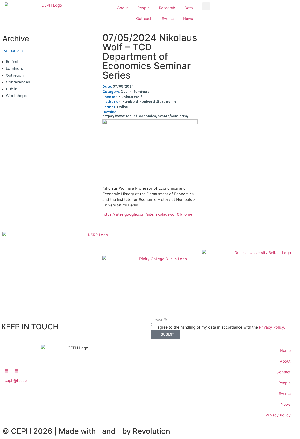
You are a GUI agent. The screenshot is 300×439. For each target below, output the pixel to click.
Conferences (18, 82)
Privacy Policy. (272, 327)
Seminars (14, 68)
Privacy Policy (278, 415)
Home (285, 350)
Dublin (11, 89)
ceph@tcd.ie (16, 380)
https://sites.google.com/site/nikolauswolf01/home (147, 214)
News (188, 18)
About (122, 7)
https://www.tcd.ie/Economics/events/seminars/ (145, 114)
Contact (283, 372)
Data (188, 7)
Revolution (151, 431)
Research (167, 7)
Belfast (12, 61)
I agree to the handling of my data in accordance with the (220, 327)
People (143, 7)
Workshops (16, 95)
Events (168, 18)
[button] (206, 6)
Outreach (144, 18)
